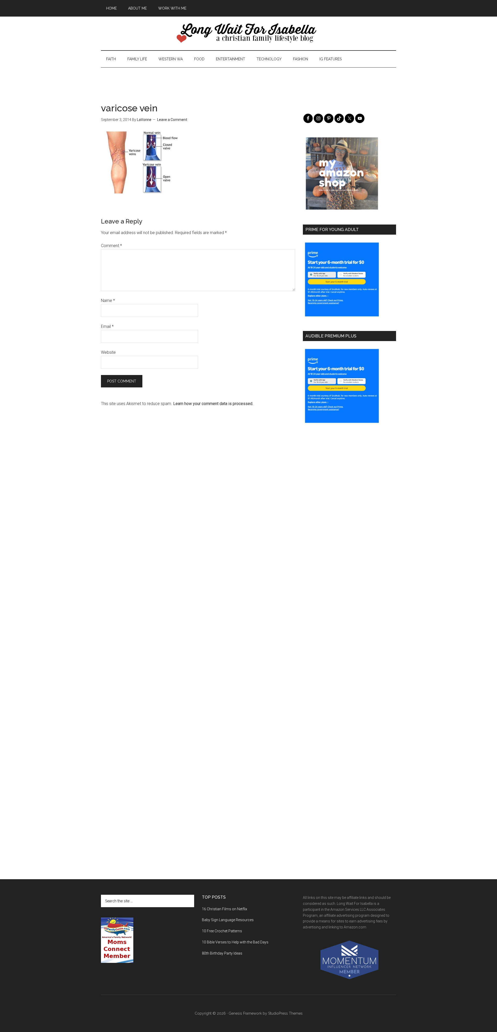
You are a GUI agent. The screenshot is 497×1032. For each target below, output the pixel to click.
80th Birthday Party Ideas (222, 953)
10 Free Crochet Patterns (222, 931)
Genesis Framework (245, 1013)
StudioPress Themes (285, 1013)
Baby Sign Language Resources (228, 920)
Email (107, 326)
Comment (111, 245)
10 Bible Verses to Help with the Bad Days (235, 942)
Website (108, 352)
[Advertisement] (248, 79)
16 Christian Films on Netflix (224, 909)
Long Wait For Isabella (248, 33)
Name (108, 300)
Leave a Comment (172, 120)
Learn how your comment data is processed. (213, 403)
